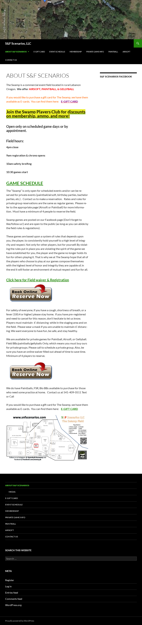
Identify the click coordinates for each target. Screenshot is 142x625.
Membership (76, 51)
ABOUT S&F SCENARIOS (16, 51)
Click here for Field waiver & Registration (37, 280)
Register (9, 580)
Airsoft (126, 51)
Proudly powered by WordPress (19, 620)
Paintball (113, 51)
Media (12, 491)
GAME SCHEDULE (24, 183)
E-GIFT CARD (69, 408)
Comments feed (13, 598)
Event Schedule (57, 51)
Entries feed (11, 592)
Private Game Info (95, 51)
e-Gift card (39, 51)
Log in (8, 586)
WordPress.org (13, 605)
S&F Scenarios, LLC (18, 43)
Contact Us (11, 60)
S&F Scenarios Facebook (116, 76)
